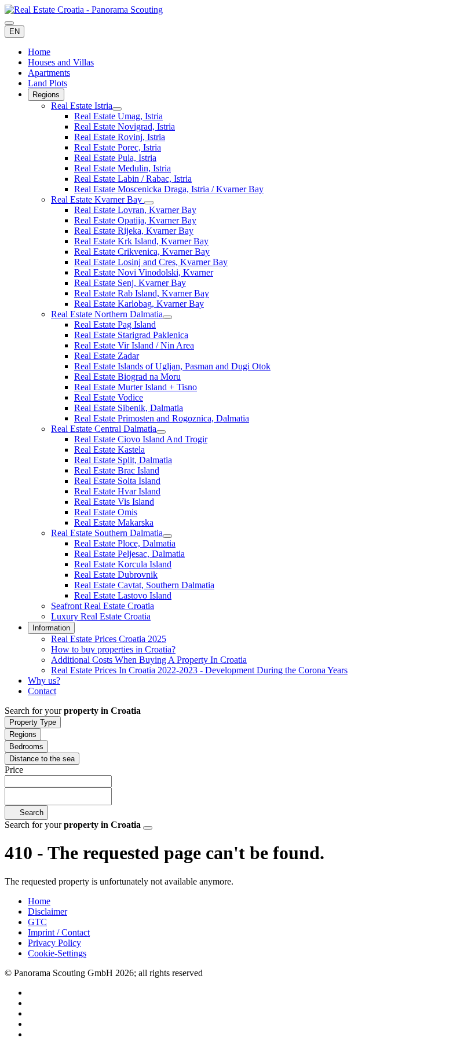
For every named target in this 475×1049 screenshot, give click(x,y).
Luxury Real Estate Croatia (101, 616)
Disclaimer (47, 911)
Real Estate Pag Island (115, 324)
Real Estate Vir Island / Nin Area (134, 345)
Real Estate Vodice (108, 397)
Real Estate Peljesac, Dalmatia (129, 554)
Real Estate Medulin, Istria (122, 168)
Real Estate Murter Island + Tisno (135, 387)
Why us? (44, 680)
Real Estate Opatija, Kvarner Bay (135, 220)
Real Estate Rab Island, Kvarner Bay (141, 293)
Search (30, 812)
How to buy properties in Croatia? (113, 649)
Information (51, 627)
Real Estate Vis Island (114, 502)
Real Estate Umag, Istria (118, 116)
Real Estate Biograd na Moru (127, 377)
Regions (46, 94)
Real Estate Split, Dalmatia (123, 460)
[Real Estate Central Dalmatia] (161, 432)
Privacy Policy (54, 943)
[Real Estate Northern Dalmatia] (167, 317)
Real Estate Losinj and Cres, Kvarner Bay (151, 262)
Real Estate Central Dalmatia (103, 429)
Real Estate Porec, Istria (117, 147)
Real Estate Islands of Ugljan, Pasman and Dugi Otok (172, 366)
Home (39, 52)
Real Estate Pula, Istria (115, 158)
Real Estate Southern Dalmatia (107, 533)
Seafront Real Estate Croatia (102, 606)
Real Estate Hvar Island (117, 491)
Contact (42, 691)
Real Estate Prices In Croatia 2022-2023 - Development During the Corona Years (199, 670)
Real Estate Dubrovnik (116, 574)
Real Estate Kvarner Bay (97, 199)
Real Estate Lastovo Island (122, 595)
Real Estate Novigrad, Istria (124, 126)
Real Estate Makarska (114, 522)
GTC (37, 922)
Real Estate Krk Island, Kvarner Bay (141, 241)
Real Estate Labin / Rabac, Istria (133, 179)
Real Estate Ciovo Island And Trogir (140, 439)
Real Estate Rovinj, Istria (119, 137)
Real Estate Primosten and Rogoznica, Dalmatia (161, 418)
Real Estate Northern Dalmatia (107, 314)
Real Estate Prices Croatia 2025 (108, 639)
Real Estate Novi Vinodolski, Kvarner (143, 272)
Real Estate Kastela (109, 449)
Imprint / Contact (59, 932)
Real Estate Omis (105, 512)
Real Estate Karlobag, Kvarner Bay (139, 304)
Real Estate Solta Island (117, 481)
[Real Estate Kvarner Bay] (149, 202)
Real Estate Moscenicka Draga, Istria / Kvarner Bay (169, 189)
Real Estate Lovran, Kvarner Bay (135, 210)
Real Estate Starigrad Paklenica (131, 335)
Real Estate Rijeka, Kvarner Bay (133, 231)
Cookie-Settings (57, 953)
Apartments (49, 73)
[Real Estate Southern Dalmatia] (167, 536)
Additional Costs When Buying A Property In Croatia (149, 660)
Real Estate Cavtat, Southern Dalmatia (144, 585)
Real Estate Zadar (106, 356)
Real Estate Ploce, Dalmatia (125, 543)
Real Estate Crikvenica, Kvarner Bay (142, 251)
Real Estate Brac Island (116, 470)
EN (14, 31)
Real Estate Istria (81, 106)
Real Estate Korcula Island (122, 564)
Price (14, 770)
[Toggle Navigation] (9, 23)
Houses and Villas (61, 62)
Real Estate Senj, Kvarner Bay (130, 283)
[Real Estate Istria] (117, 109)
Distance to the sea (42, 758)
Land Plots (47, 83)
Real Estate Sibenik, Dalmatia (128, 408)
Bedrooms (26, 746)
